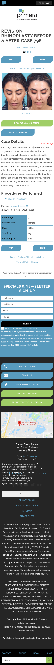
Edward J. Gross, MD (19, 206)
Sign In (28, 52)
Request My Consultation (27, 402)
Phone (22, 653)
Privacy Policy (27, 500)
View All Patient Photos (27, 262)
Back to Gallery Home (27, 47)
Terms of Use (20, 483)
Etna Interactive (43, 638)
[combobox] (24, 660)
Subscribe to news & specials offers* (22, 328)
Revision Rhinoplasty (17, 199)
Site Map (27, 511)
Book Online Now (18, 132)
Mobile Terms (36, 338)
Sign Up (27, 324)
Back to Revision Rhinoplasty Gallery (27, 68)
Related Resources (27, 505)
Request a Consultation (27, 123)
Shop (49, 653)
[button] (11, 59)
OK (20, 493)
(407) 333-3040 (30, 456)
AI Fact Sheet (27, 516)
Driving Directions (27, 384)
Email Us (27, 375)
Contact (6, 653)
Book (36, 653)
